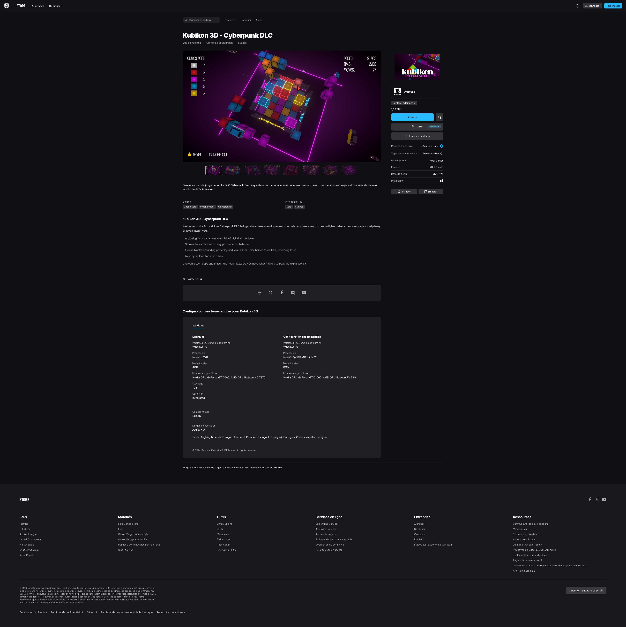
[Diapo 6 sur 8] (310, 170)
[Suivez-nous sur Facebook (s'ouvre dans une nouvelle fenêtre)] (281, 292)
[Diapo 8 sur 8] (349, 170)
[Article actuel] (213, 170)
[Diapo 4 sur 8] (272, 170)
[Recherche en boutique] (186, 20)
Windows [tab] (198, 325)
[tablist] (281, 325)
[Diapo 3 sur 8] (252, 170)
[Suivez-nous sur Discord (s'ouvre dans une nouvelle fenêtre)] (293, 292)
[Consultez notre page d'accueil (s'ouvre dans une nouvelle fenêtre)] (259, 292)
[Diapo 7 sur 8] (330, 170)
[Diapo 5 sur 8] (291, 170)
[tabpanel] (281, 366)
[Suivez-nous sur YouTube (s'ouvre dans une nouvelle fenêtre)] (304, 292)
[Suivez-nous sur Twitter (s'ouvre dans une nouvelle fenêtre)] (270, 292)
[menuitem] (230, 20)
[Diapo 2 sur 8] (233, 170)
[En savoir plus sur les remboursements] (441, 153)
